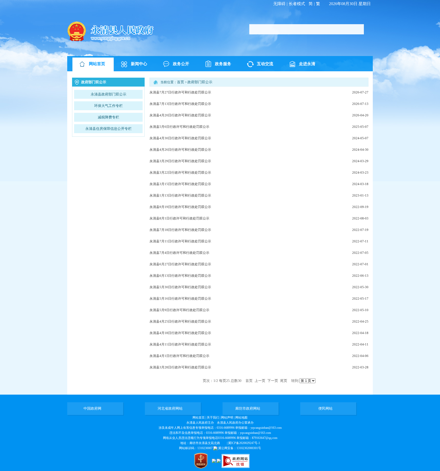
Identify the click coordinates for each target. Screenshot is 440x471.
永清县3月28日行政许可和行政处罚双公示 (180, 367)
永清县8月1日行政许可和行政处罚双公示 (179, 218)
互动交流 (265, 64)
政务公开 (181, 64)
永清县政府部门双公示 (108, 94)
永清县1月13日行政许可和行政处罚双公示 (180, 195)
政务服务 (223, 64)
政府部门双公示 (199, 82)
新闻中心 (139, 64)
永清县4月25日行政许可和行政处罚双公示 (180, 321)
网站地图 (241, 417)
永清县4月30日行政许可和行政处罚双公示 (180, 138)
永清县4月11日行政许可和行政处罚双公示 (180, 344)
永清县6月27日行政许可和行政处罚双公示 (180, 264)
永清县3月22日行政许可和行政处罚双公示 (180, 172)
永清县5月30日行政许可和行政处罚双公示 (180, 287)
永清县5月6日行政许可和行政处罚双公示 (179, 127)
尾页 (283, 381)
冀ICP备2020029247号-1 (244, 443)
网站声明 (227, 417)
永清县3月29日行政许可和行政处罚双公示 (180, 161)
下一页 (272, 381)
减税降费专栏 (108, 117)
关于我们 (213, 417)
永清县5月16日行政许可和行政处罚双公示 (180, 298)
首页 (180, 82)
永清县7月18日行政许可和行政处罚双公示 (180, 230)
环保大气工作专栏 (108, 106)
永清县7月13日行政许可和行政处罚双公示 (180, 104)
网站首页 (97, 64)
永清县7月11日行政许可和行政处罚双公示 (180, 241)
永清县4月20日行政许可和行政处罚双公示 (180, 115)
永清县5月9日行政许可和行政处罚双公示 (179, 310)
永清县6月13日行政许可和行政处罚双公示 (180, 276)
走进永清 (307, 64)
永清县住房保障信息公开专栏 (108, 129)
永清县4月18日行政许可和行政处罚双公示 (180, 333)
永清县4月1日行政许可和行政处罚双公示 (179, 356)
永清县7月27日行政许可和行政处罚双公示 (180, 92)
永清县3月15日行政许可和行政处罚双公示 (180, 184)
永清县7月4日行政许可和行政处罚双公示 (179, 253)
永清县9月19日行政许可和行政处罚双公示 (180, 207)
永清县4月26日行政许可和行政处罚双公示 (180, 149)
